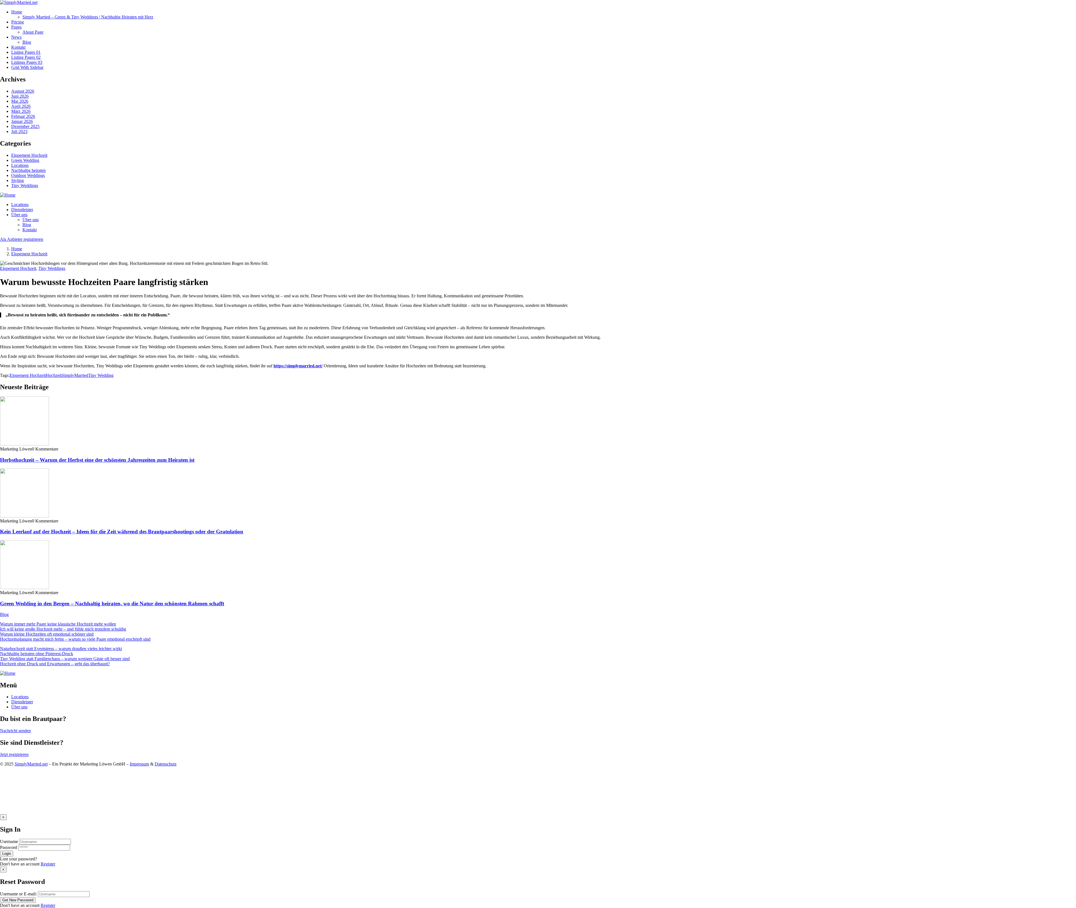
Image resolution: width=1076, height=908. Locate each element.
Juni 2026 (20, 96)
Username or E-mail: (18, 893)
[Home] (7, 195)
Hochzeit (54, 375)
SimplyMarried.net (31, 764)
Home (16, 248)
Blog (4, 614)
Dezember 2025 (25, 126)
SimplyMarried (75, 375)
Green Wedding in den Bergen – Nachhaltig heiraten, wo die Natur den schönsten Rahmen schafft (112, 603)
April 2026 (21, 106)
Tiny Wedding (100, 375)
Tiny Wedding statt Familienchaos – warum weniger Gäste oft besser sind (65, 658)
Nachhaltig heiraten (28, 170)
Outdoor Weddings (28, 175)
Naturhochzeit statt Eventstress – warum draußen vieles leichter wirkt (61, 648)
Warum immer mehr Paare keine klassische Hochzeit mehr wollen (58, 624)
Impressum (139, 764)
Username (9, 841)
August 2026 (22, 91)
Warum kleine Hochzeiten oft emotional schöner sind (47, 634)
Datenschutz (166, 764)
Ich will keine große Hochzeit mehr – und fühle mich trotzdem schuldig (63, 629)
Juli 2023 (19, 131)
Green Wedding (25, 160)
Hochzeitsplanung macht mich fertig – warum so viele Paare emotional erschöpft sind (75, 639)
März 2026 (21, 111)
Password (8, 847)
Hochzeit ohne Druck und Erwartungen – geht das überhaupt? (55, 663)
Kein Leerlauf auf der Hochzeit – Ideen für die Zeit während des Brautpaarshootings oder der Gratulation (121, 531)
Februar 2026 (23, 116)
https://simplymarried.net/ (298, 365)
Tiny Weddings (24, 185)
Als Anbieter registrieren (21, 239)
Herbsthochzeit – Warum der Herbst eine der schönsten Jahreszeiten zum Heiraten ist (97, 460)
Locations (20, 165)
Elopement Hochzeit (29, 155)
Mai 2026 (19, 101)
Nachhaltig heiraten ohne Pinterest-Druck (36, 653)
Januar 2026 (22, 121)
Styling (17, 180)
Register (48, 864)
